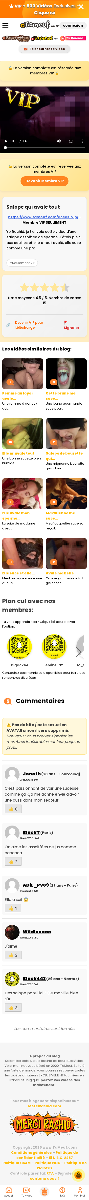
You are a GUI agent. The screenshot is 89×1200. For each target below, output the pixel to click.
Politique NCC (47, 1162)
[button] (78, 652)
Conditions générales (31, 1152)
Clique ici (47, 622)
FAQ (62, 1196)
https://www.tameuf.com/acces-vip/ (43, 217)
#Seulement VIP (22, 263)
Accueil (9, 1196)
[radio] (24, 288)
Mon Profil (80, 1196)
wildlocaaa (37, 932)
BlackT (31, 832)
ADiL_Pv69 (36, 885)
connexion (73, 25)
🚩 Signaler (71, 325)
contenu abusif (44, 1178)
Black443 (34, 978)
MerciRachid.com (44, 1106)
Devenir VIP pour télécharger (29, 325)
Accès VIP (44, 1192)
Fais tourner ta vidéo (47, 49)
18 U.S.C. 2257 (61, 1157)
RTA (50, 1173)
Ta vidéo (27, 1196)
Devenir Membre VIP (44, 180)
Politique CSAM (16, 1162)
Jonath (32, 774)
